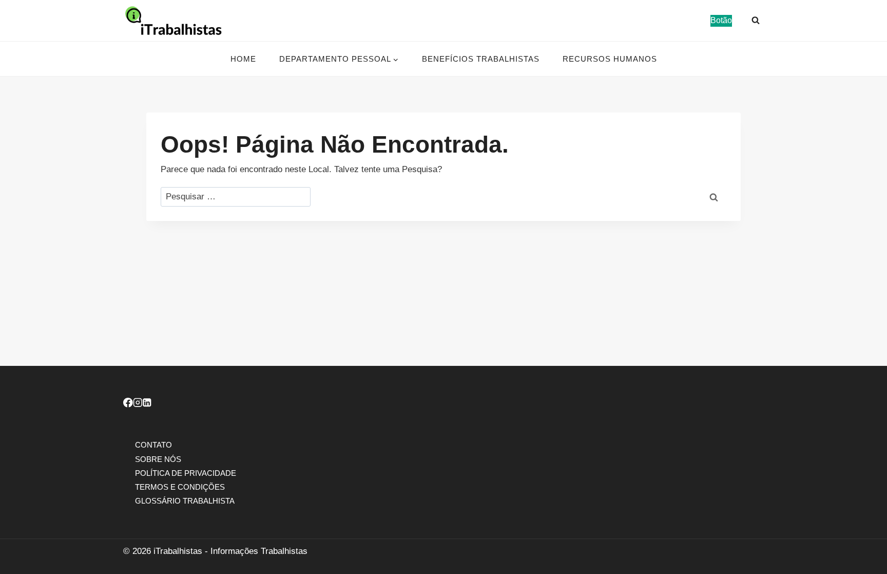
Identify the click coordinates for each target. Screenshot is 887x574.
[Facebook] (128, 404)
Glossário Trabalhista (185, 500)
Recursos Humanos (610, 58)
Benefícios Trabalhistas (480, 58)
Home (243, 58)
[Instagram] (138, 404)
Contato (153, 444)
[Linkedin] (147, 404)
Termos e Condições (180, 486)
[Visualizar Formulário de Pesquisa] (755, 20)
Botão (721, 20)
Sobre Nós (158, 458)
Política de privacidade (185, 472)
